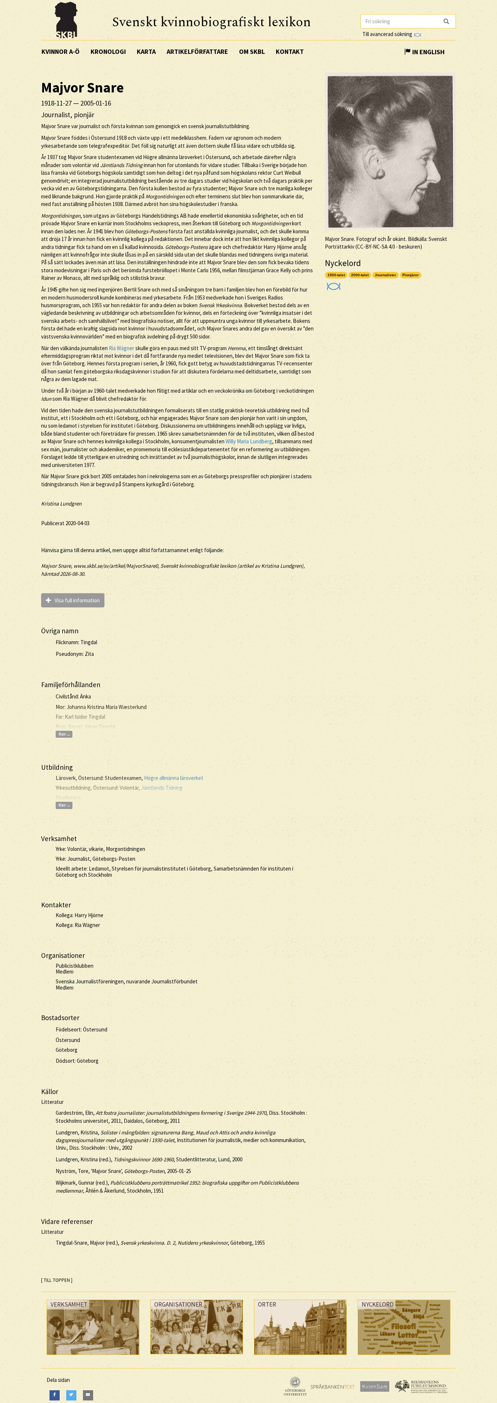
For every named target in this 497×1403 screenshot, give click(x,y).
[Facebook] (54, 1395)
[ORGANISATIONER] (196, 1355)
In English (428, 52)
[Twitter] (71, 1395)
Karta (146, 51)
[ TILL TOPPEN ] (56, 1280)
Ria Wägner (121, 348)
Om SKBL (252, 51)
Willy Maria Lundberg (249, 441)
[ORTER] (300, 1356)
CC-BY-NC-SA (372, 246)
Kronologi (108, 51)
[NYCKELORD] (404, 1356)
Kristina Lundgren (61, 503)
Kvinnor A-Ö (60, 51)
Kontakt (290, 51)
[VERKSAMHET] (93, 1356)
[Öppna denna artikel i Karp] (333, 284)
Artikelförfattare (197, 51)
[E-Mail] (88, 1395)
